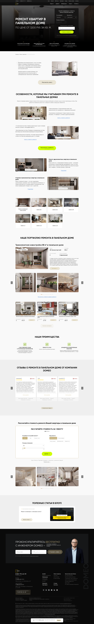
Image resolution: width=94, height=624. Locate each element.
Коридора (45, 460)
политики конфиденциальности (58, 617)
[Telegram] (43, 590)
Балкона (36, 460)
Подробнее (63, 170)
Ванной (61, 460)
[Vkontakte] (46, 590)
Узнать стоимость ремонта (63, 117)
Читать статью (26, 519)
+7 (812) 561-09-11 (19, 584)
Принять (58, 620)
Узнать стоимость (66, 32)
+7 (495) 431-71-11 (19, 579)
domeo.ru (58, 616)
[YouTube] (52, 590)
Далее (46, 453)
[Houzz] (54, 590)
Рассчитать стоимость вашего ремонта (47, 296)
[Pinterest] (49, 590)
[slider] (24, 448)
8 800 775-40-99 (20, 574)
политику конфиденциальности (65, 603)
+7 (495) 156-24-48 (21, 592)
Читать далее (26, 394)
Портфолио (54, 268)
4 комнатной (56, 460)
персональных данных (72, 35)
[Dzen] (57, 590)
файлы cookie (41, 619)
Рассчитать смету (47, 82)
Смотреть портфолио (47, 325)
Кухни (32, 460)
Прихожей (40, 460)
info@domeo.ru (18, 575)
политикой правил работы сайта (50, 614)
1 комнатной (50, 460)
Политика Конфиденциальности (48, 615)
